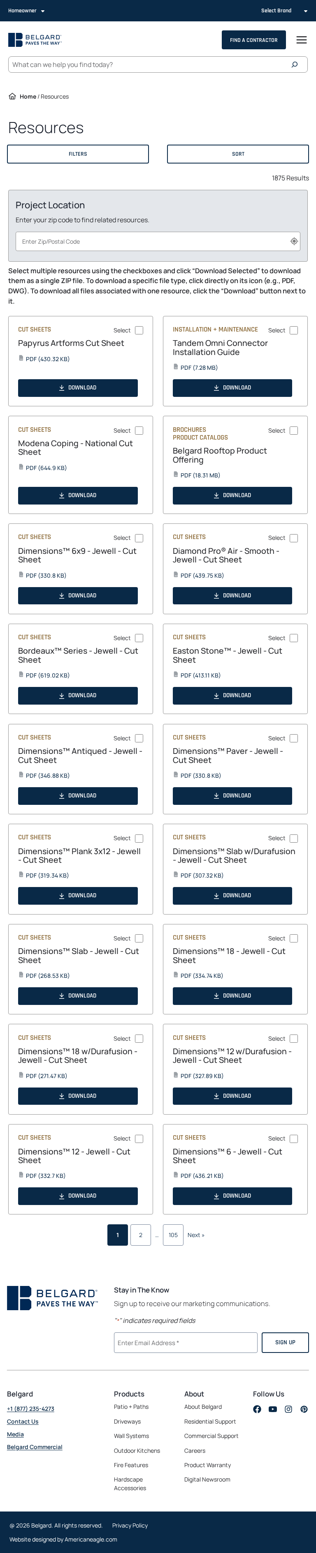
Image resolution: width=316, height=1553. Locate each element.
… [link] (157, 1235)
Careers (194, 1451)
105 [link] (173, 1235)
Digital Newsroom (207, 1479)
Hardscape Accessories (130, 1483)
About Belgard (203, 1406)
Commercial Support (211, 1436)
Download (82, 388)
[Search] (297, 64)
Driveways (127, 1421)
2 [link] (140, 1235)
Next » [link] (196, 1235)
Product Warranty (207, 1465)
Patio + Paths (131, 1406)
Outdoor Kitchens (137, 1450)
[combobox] (158, 241)
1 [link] (117, 1235)
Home (28, 96)
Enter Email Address (147, 1341)
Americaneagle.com (91, 1539)
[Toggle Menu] (301, 40)
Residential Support (210, 1421)
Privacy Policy (130, 1525)
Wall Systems (131, 1436)
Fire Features (131, 1465)
